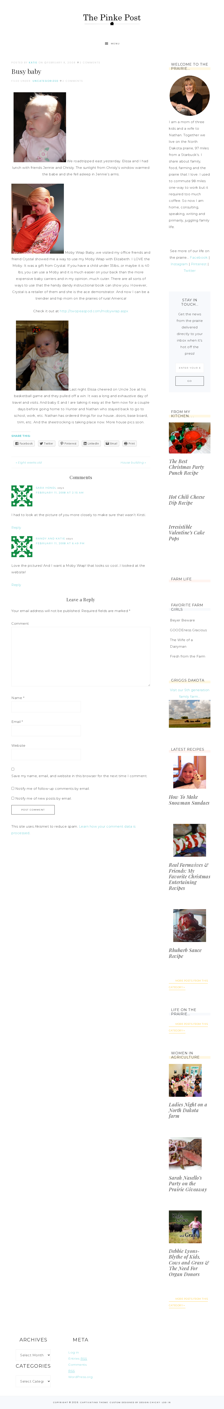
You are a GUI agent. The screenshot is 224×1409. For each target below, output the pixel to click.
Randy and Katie (50, 538)
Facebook (199, 257)
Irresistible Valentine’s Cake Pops (187, 532)
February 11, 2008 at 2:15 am (60, 492)
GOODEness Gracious (188, 630)
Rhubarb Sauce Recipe (185, 953)
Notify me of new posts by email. (43, 798)
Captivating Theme (94, 1402)
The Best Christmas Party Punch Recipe (186, 467)
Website (18, 745)
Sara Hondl (46, 487)
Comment (20, 623)
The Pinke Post (112, 19)
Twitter (190, 271)
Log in (73, 1352)
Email (17, 722)
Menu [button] (115, 43)
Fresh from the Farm (187, 656)
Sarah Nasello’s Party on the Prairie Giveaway (188, 1183)
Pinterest (199, 264)
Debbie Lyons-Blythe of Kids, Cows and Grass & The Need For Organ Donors (189, 1262)
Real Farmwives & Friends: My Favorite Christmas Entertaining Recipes (189, 876)
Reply (16, 527)
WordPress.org (80, 1377)
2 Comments (90, 62)
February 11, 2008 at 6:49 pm (60, 543)
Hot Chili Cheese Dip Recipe (187, 499)
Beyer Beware (182, 620)
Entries (77, 1358)
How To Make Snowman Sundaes (189, 799)
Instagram (179, 264)
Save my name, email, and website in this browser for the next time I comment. (79, 776)
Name (17, 698)
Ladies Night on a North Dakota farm (188, 1110)
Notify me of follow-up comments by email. (52, 788)
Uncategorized (45, 81)
